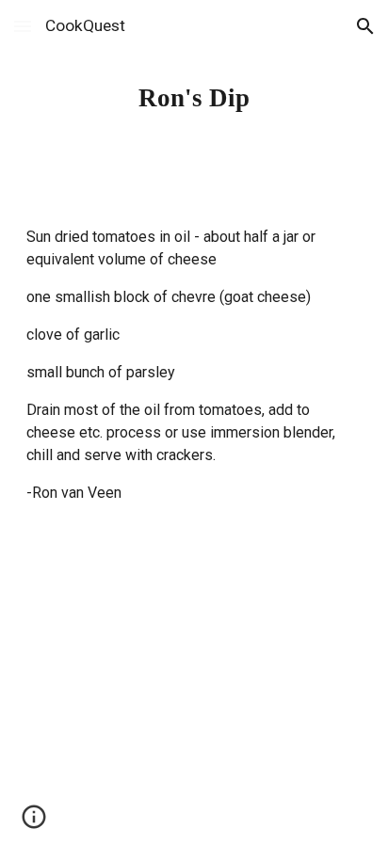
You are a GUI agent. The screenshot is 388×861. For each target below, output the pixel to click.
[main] (194, 97)
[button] (22, 26)
